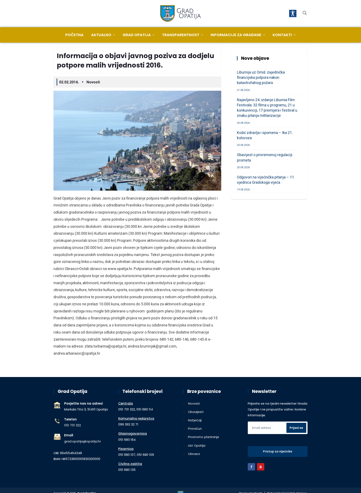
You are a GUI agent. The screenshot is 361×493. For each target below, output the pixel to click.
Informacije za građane (236, 34)
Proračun (195, 428)
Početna (74, 34)
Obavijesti (195, 412)
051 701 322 (72, 425)
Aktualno (101, 34)
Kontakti (282, 34)
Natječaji (195, 420)
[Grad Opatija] (180, 14)
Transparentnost (180, 34)
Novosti (93, 82)
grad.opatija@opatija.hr (82, 441)
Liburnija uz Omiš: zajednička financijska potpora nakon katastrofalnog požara (261, 77)
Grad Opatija (137, 34)
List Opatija (196, 445)
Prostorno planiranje (203, 437)
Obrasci (194, 454)
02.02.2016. (69, 82)
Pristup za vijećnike (277, 451)
